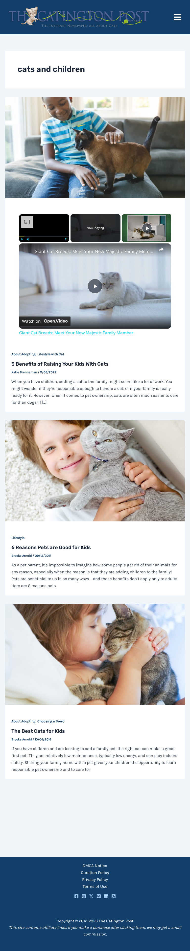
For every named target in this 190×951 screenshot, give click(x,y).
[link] (27, 251)
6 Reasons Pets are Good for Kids (51, 547)
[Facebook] (76, 896)
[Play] (22, 239)
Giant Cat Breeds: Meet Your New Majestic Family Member (94, 251)
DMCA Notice (95, 865)
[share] (161, 249)
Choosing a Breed (51, 721)
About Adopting (23, 354)
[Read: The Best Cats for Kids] (95, 654)
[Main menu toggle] (177, 17)
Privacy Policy (95, 879)
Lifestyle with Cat (50, 354)
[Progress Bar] (44, 236)
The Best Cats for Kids (38, 731)
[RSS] (113, 896)
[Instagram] (84, 896)
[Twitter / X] (91, 896)
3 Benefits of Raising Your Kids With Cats (60, 364)
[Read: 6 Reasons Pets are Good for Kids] (95, 470)
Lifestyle (17, 538)
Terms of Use (95, 886)
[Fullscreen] (66, 239)
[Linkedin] (106, 896)
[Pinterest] (98, 896)
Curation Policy (95, 872)
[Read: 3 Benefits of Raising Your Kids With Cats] (95, 146)
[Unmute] (28, 239)
